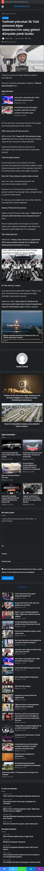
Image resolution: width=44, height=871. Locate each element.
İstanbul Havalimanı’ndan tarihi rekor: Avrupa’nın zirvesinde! (32, 455)
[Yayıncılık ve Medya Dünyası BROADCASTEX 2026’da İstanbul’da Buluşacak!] (11, 488)
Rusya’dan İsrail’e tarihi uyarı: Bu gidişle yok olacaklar (27, 604)
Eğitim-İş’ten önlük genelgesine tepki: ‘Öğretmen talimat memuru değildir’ (27, 614)
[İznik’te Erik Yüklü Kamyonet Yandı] (7, 671)
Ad (3, 546)
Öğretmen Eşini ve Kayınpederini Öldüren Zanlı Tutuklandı (27, 706)
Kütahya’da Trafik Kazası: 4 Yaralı (27, 735)
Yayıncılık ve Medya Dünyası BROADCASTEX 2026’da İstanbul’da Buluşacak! (10, 499)
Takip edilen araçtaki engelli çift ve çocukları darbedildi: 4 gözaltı (28, 727)
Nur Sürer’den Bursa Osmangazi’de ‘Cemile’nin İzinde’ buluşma (28, 641)
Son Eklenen (22, 587)
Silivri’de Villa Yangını (23, 686)
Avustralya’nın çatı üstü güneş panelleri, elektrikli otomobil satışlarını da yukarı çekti (25, 110)
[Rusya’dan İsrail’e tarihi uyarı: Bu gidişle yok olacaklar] (7, 606)
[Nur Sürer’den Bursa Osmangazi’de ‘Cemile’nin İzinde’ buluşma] (7, 643)
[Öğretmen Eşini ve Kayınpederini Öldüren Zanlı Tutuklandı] (7, 707)
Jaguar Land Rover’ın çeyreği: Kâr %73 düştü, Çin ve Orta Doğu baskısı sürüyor (32, 499)
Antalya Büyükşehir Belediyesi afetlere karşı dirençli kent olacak (27, 623)
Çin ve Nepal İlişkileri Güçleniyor (27, 677)
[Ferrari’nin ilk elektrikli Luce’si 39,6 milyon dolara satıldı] (11, 445)
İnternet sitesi (6, 561)
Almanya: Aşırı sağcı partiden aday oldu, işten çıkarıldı (28, 650)
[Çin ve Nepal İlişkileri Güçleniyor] (7, 680)
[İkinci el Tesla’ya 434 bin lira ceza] (11, 467)
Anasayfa (6, 13)
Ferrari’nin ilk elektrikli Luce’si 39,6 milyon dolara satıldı (11, 455)
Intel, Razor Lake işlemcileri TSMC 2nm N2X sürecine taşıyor (27, 660)
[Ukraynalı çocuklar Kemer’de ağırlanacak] (7, 698)
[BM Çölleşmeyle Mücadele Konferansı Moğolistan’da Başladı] (7, 766)
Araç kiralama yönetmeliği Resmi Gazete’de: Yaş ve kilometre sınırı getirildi (31, 466)
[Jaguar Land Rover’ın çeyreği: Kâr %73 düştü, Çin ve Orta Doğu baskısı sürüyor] (32, 488)
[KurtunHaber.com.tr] (22, 6)
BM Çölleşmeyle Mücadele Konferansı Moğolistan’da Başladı (27, 764)
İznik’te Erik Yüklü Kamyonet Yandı (27, 668)
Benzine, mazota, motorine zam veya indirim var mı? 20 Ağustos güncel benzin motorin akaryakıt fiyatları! (27, 717)
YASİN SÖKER (9, 38)
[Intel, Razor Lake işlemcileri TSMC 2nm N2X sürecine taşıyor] (7, 100)
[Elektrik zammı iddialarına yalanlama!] (7, 757)
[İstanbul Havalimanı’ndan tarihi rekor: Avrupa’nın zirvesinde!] (32, 445)
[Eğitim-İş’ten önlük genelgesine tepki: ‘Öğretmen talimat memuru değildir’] (7, 615)
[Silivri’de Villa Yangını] (7, 689)
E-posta (5, 553)
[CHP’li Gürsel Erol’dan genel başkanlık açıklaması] (7, 596)
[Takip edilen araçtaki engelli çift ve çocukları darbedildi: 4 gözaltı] (7, 729)
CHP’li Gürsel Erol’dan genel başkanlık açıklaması (25, 595)
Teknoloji (13, 13)
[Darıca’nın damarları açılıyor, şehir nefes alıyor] (7, 634)
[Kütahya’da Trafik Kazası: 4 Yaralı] (7, 738)
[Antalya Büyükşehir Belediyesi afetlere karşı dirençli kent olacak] (7, 625)
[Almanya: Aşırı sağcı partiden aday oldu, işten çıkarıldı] (7, 652)
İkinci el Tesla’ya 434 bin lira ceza (11, 476)
